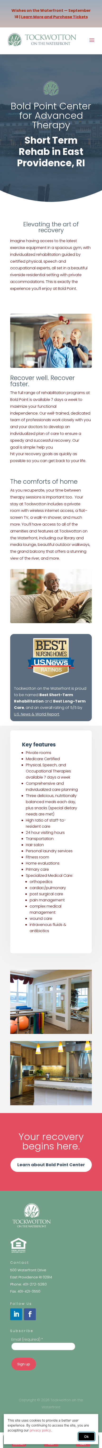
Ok (86, 1437)
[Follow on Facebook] (30, 1314)
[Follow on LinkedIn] (16, 1314)
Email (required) (27, 1339)
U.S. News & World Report (36, 714)
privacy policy (40, 1430)
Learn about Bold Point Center (51, 1165)
